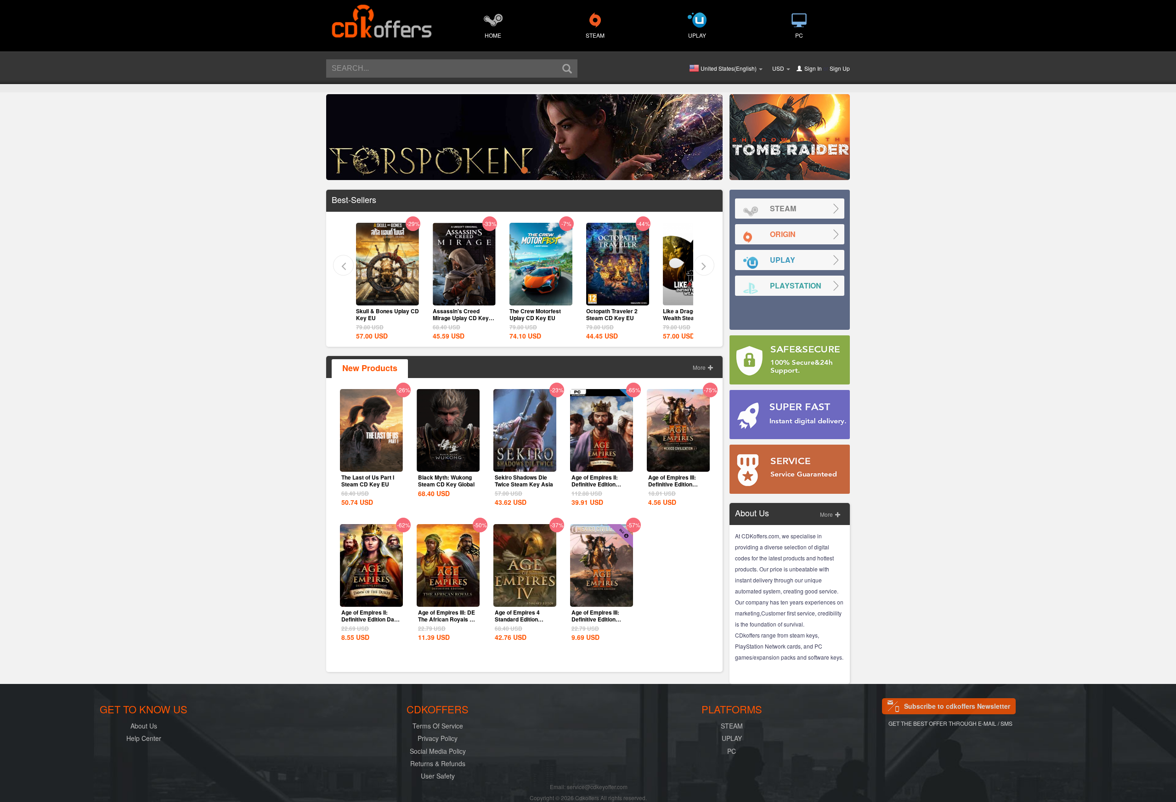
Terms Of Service (438, 725)
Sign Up (840, 68)
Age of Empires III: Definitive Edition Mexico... (595, 619)
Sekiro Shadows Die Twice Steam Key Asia (524, 480)
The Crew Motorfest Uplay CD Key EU (458, 314)
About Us (143, 725)
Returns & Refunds (437, 763)
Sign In (813, 68)
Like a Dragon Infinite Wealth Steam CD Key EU (615, 318)
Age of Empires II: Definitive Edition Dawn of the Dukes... (371, 619)
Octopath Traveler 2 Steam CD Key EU (535, 314)
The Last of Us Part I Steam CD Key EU (367, 480)
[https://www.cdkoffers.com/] (381, 16)
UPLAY (697, 35)
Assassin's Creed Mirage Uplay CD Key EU (384, 318)
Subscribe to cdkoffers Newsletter (957, 706)
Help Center (143, 738)
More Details (387, 297)
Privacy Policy (438, 738)
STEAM (595, 35)
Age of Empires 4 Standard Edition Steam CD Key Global (523, 619)
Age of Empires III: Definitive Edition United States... (672, 484)
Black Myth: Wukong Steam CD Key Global (446, 480)
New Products (369, 368)
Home (493, 35)
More (700, 367)
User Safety (438, 775)
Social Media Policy (438, 751)
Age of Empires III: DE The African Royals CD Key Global (448, 619)
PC (799, 35)
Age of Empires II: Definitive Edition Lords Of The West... (597, 484)
